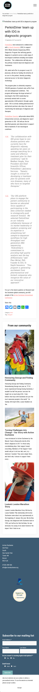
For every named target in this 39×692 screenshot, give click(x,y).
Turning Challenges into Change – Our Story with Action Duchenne (19, 432)
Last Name (23, 648)
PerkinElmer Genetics (11, 116)
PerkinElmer (9, 45)
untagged (10, 314)
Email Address (7, 640)
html (8, 666)
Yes (8, 658)
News (11, 312)
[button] (35, 5)
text (15, 666)
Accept (20, 688)
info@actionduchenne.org (10, 567)
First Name (5, 648)
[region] (19, 683)
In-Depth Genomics (14, 47)
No (14, 658)
